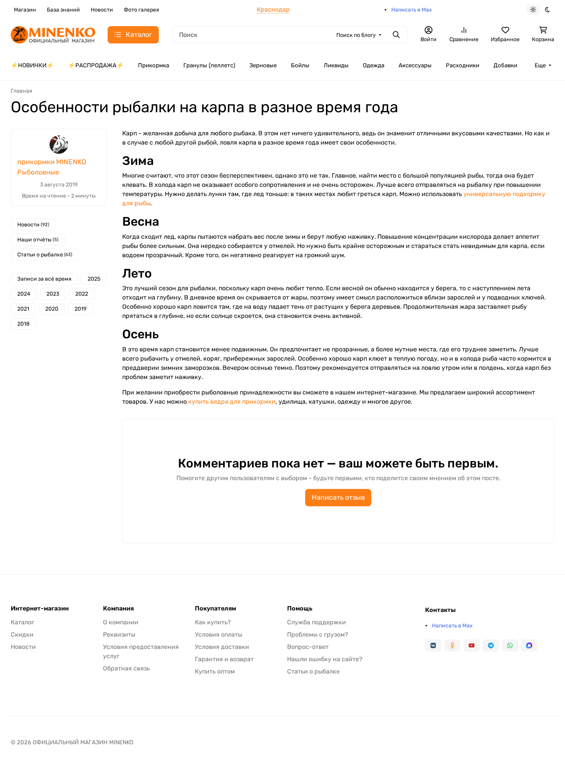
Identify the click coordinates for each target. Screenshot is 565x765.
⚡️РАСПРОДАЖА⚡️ (96, 65)
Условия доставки (222, 646)
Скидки (22, 634)
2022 (81, 294)
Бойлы (300, 65)
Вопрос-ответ (308, 646)
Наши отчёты (37, 239)
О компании (120, 622)
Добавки (505, 65)
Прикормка (153, 65)
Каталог (22, 622)
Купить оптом (215, 671)
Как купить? (213, 622)
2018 (23, 324)
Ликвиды (336, 65)
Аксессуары (415, 65)
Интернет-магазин (40, 608)
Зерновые (263, 65)
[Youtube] (472, 645)
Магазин (25, 10)
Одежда (373, 65)
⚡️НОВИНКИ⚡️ (32, 65)
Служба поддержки (316, 622)
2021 (23, 309)
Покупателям (215, 608)
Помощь (299, 608)
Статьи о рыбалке (44, 254)
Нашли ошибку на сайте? (324, 659)
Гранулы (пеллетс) (209, 65)
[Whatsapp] (510, 645)
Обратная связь (126, 668)
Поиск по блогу (356, 35)
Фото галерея (141, 10)
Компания (118, 608)
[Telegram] (491, 645)
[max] (529, 645)
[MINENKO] (53, 34)
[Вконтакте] (433, 645)
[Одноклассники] (452, 645)
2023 (53, 294)
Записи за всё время (44, 279)
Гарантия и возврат (224, 659)
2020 (51, 309)
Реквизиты (119, 634)
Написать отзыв (338, 497)
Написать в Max (411, 10)
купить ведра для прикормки (232, 401)
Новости (102, 10)
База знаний (63, 10)
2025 (94, 279)
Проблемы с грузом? (317, 634)
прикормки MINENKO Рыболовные (51, 167)
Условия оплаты (218, 634)
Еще (540, 65)
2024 (23, 294)
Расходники (462, 65)
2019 (80, 309)
